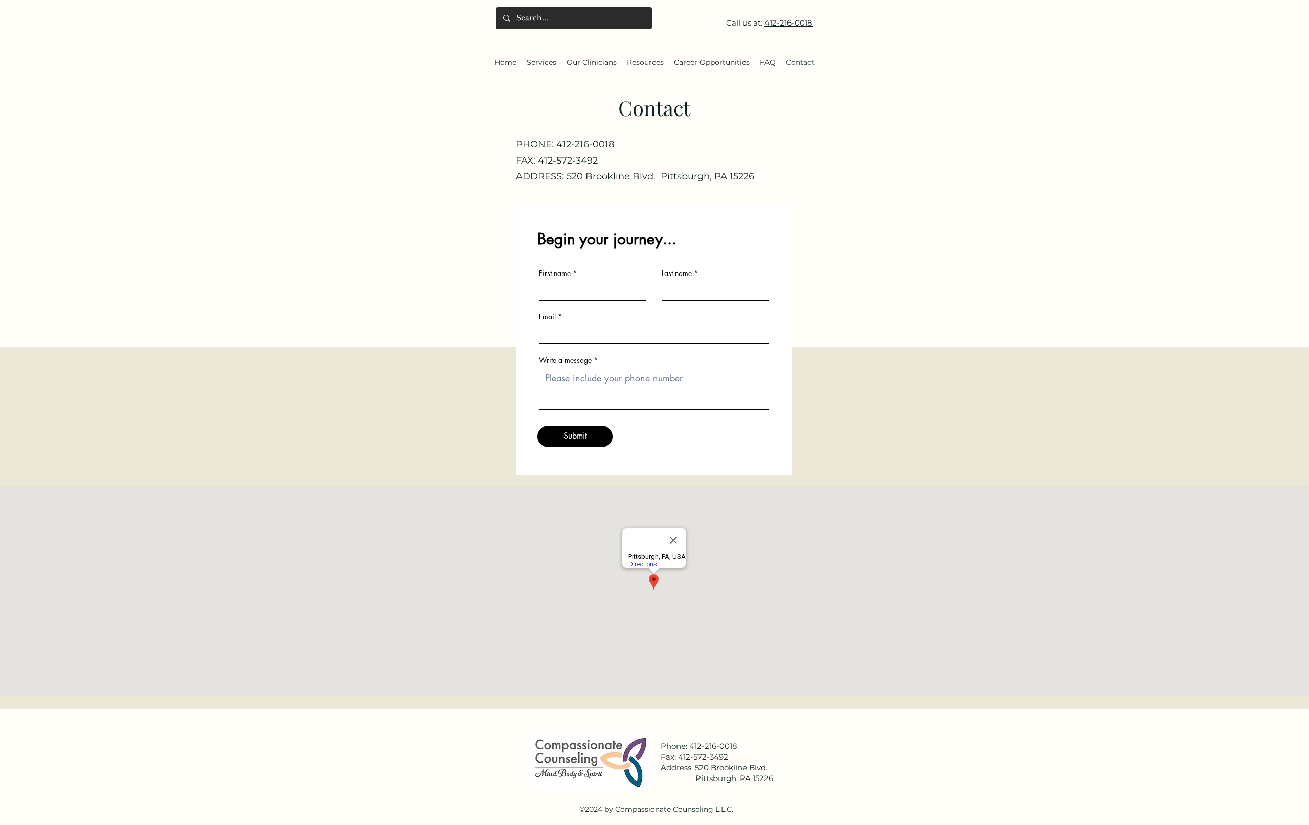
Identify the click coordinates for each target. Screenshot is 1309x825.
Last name (677, 273)
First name (555, 273)
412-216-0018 (788, 23)
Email (547, 316)
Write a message (565, 360)
